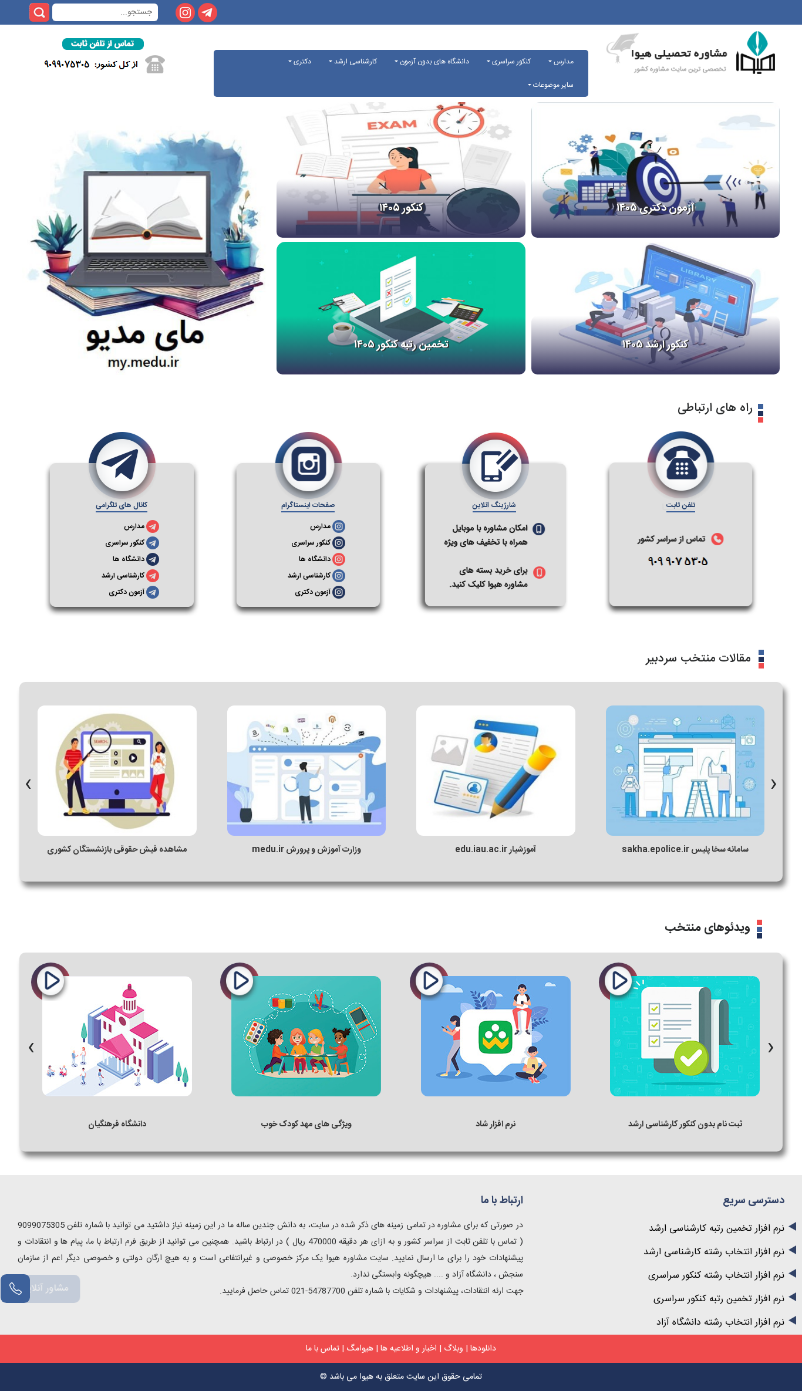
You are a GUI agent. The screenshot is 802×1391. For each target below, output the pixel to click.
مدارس (563, 61)
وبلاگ (453, 1349)
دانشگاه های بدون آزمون (433, 61)
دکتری (301, 61)
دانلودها (483, 1349)
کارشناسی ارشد (354, 61)
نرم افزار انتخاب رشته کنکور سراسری (716, 1276)
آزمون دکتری (313, 592)
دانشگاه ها (315, 559)
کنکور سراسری (510, 61)
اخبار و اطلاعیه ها (408, 1349)
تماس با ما (322, 1349)
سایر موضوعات (552, 85)
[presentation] (28, 780)
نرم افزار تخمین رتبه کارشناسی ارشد (716, 1229)
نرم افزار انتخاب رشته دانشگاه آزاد (720, 1323)
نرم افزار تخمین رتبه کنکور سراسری (718, 1299)
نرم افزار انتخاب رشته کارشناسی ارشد (713, 1252)
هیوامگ (359, 1349)
